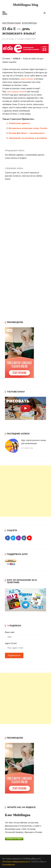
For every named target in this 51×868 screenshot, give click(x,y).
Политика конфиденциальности (16, 862)
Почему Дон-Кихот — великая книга (26, 133)
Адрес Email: (11, 643)
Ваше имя (9, 632)
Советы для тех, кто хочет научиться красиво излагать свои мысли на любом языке (23, 176)
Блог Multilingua (17, 815)
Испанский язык (29, 23)
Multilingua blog (25, 5)
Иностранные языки (11, 23)
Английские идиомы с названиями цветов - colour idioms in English (25, 156)
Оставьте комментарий (26, 39)
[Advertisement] (25, 491)
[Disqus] (25, 220)
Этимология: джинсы (19, 123)
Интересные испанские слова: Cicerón (28, 128)
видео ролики (26, 79)
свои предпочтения (16, 92)
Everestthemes (8, 865)
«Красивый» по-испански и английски (28, 138)
